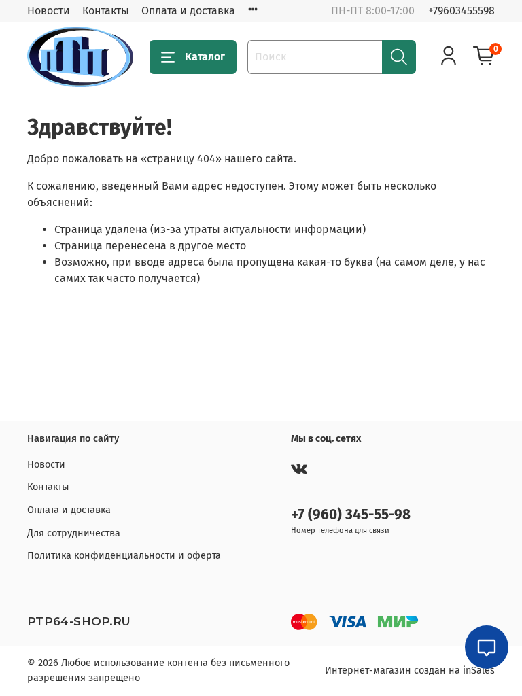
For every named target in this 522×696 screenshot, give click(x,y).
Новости (48, 10)
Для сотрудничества (73, 533)
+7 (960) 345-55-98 (351, 514)
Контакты (105, 10)
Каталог (205, 56)
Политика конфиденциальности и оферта (124, 555)
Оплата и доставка (188, 10)
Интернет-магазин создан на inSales (410, 670)
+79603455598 (461, 10)
